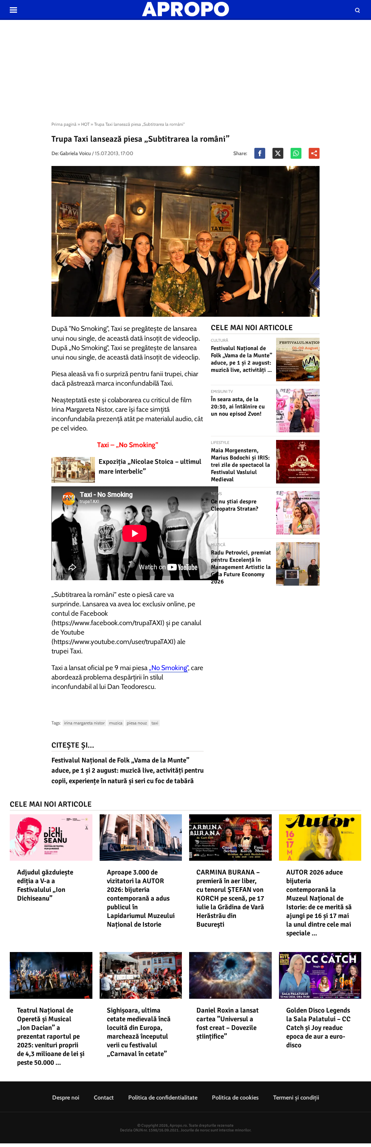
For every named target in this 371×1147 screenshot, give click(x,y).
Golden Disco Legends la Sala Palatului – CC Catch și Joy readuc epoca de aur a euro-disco (318, 1028)
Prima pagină (63, 124)
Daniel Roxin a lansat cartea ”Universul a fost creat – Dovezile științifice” (227, 1023)
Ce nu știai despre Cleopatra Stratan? (234, 505)
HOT (85, 124)
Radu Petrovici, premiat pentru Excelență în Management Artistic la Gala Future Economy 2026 (241, 567)
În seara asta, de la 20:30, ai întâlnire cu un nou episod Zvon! (238, 406)
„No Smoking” (168, 668)
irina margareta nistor (84, 723)
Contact (104, 1097)
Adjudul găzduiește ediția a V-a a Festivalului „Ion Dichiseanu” (45, 885)
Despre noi (65, 1097)
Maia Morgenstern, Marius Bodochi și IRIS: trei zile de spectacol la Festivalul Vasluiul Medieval (240, 465)
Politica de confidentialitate (162, 1097)
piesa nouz (137, 723)
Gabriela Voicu (75, 153)
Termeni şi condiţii (296, 1097)
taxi (154, 723)
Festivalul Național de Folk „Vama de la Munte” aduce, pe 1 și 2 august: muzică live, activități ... (241, 359)
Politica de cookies (235, 1097)
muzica (115, 723)
